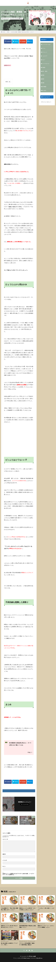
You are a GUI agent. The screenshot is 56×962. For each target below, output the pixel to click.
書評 (43, 79)
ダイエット (44, 52)
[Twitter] (15, 41)
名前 (4, 854)
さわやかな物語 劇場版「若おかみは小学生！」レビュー (22, 32)
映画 (21, 18)
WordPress (39, 958)
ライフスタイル (45, 63)
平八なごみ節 (32, 956)
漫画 (43, 82)
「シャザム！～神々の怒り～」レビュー (46, 909)
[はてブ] (30, 41)
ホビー (43, 59)
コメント (5, 839)
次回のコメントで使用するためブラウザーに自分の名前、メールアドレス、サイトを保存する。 (18, 874)
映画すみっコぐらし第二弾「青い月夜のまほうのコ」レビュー (9, 926)
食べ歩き (44, 90)
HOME (3, 32)
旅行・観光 (44, 71)
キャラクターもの (46, 44)
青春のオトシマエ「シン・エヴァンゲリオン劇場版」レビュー (46, 926)
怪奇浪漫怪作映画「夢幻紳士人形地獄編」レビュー (27, 926)
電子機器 (44, 86)
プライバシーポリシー (46, 102)
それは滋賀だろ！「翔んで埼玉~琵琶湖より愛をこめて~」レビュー (9, 909)
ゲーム (43, 48)
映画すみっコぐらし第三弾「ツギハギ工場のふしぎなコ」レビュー (27, 909)
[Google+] (22, 41)
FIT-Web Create (25, 958)
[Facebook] (8, 41)
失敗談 (43, 67)
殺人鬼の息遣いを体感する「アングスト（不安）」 (9, 944)
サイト (4, 866)
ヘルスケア (44, 56)
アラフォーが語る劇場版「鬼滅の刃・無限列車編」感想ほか (27, 944)
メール (5, 860)
